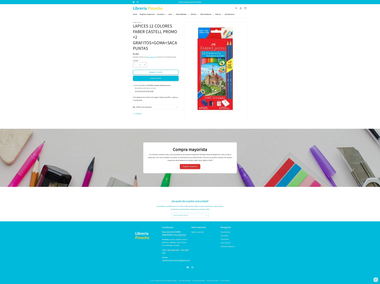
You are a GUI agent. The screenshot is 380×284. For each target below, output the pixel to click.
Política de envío (225, 281)
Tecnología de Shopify (170, 281)
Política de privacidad (199, 281)
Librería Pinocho (159, 281)
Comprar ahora (155, 78)
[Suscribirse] (206, 215)
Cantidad (135, 61)
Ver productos (225, 232)
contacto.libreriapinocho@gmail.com (176, 260)
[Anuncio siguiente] (214, 2)
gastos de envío (151, 57)
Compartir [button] (138, 113)
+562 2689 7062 (173, 250)
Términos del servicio (212, 281)
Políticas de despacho (228, 246)
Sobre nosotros (226, 243)
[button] (161, 14)
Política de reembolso (185, 281)
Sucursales (224, 235)
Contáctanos (225, 239)
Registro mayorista (190, 166)
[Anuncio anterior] (166, 2)
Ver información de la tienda (144, 91)
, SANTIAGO (181, 235)
